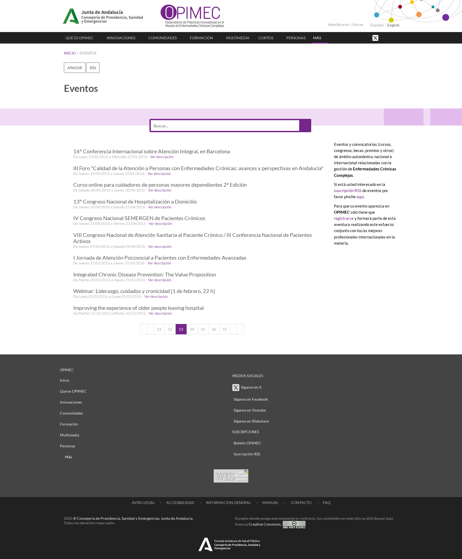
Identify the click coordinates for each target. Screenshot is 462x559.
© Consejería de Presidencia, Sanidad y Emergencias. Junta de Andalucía (132, 518)
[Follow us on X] (376, 37)
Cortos (266, 38)
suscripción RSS (347, 190)
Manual (270, 502)
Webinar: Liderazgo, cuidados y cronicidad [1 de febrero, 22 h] (144, 291)
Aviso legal (143, 502)
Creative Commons (265, 524)
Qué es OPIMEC (80, 38)
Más (317, 38)
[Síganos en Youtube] (390, 37)
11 (159, 329)
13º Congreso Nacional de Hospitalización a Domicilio (135, 201)
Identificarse (338, 24)
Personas (296, 38)
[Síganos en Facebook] (384, 37)
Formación (201, 38)
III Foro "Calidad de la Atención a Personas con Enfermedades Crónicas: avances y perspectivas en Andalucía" (198, 168)
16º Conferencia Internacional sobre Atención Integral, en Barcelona (151, 151)
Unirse (357, 24)
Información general (228, 502)
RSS (93, 67)
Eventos (88, 53)
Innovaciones (121, 38)
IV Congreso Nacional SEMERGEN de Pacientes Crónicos (139, 218)
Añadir (74, 67)
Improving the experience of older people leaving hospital (138, 308)
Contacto (300, 502)
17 (225, 329)
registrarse (344, 218)
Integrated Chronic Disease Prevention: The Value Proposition (144, 274)
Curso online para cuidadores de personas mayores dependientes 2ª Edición (160, 185)
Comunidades (162, 38)
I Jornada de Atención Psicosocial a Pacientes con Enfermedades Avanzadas (160, 258)
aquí (360, 196)
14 (192, 329)
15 (203, 329)
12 (170, 329)
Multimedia (237, 38)
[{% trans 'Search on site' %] (395, 37)
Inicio (70, 53)
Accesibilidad (180, 502)
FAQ (326, 502)
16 (214, 329)
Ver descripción (162, 157)
